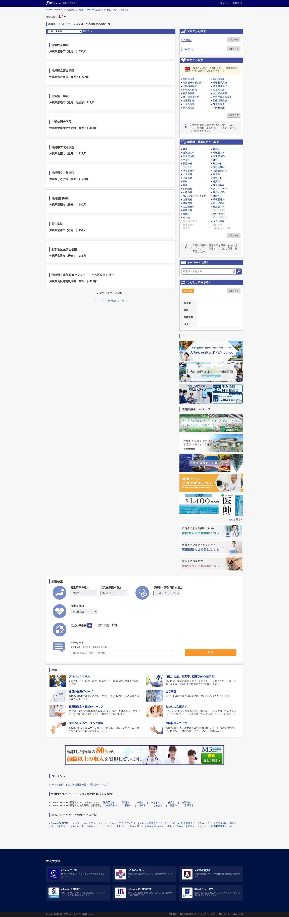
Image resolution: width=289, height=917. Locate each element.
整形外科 (187, 163)
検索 (210, 652)
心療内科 (187, 192)
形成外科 (217, 163)
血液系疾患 (189, 100)
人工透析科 (189, 206)
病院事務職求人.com (221, 826)
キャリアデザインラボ (123, 823)
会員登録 (237, 3)
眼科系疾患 (219, 79)
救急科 (186, 214)
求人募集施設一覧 (77, 784)
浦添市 (171, 802)
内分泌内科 (219, 203)
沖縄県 (187, 39)
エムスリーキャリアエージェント (89, 823)
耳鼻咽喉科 (219, 185)
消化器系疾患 (220, 86)
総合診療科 (219, 221)
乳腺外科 (187, 210)
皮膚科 (216, 174)
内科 (185, 149)
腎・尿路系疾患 (191, 97)
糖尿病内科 (219, 206)
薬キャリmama (155, 826)
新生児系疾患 (220, 100)
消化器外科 (219, 199)
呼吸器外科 (189, 170)
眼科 (185, 185)
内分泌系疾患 (220, 93)
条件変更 (188, 291)
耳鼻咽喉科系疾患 (192, 82)
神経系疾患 (189, 79)
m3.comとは (237, 914)
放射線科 (187, 188)
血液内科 (187, 199)
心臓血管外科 (220, 170)
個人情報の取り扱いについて (193, 914)
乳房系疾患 (189, 93)
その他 (186, 217)
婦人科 (216, 181)
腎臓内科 (187, 203)
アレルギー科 (220, 188)
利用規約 (173, 914)
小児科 (186, 159)
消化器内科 (189, 156)
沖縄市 (139, 802)
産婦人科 (217, 178)
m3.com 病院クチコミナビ (153, 823)
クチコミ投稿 (56, 784)
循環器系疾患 (190, 86)
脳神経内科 (189, 152)
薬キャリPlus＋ (175, 826)
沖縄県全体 (109, 802)
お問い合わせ (223, 914)
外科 (215, 159)
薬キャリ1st (136, 826)
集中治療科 (219, 214)
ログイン (224, 3)
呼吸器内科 (219, 152)
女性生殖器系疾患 (222, 97)
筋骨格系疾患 (190, 89)
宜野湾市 (186, 802)
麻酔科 (216, 195)
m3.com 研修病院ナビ (183, 823)
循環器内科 (219, 156)
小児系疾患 (189, 104)
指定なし (188, 49)
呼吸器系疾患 (220, 82)
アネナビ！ (205, 823)
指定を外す (234, 39)
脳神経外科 (219, 167)
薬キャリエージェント (100, 826)
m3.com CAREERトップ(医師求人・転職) (64, 10)
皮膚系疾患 (219, 89)
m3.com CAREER (58, 823)
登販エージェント (197, 826)
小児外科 (187, 174)
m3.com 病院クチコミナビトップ (102, 10)
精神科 (216, 149)
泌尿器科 (187, 178)
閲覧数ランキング (99, 784)
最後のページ (116, 301)
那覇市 (125, 802)
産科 (185, 181)
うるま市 (155, 802)
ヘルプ (212, 914)
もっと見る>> (236, 519)
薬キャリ (120, 826)
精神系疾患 (189, 107)
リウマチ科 (219, 192)
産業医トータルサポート (71, 826)
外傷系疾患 (219, 104)
